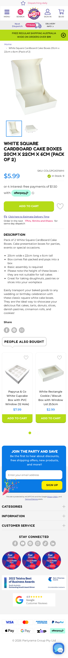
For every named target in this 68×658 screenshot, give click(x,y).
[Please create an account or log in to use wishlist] (60, 206)
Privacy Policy (52, 497)
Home (8, 44)
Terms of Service (31, 499)
